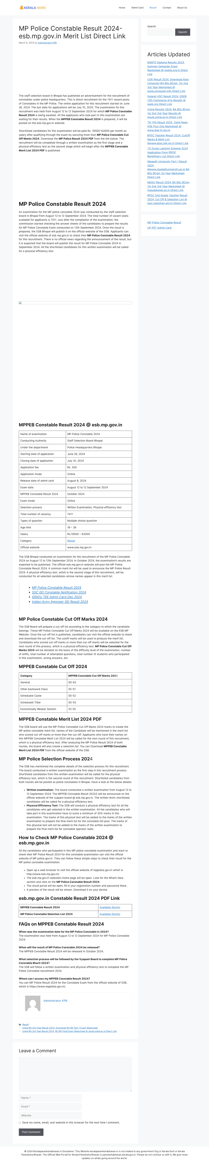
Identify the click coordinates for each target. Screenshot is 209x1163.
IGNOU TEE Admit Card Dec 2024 (57, 597)
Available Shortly (110, 907)
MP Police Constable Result (164, 222)
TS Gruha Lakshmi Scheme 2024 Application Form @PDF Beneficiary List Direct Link (167, 152)
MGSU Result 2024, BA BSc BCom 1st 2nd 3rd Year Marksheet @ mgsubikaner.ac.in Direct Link (168, 186)
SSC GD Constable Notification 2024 (59, 592)
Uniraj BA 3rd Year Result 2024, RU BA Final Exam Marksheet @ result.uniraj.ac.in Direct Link (69, 1031)
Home (122, 7)
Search (151, 26)
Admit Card (137, 7)
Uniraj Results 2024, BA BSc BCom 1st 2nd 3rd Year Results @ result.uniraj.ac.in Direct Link (168, 113)
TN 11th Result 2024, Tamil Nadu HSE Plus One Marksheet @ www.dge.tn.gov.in (167, 126)
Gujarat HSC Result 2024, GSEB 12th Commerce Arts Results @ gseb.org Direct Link (167, 100)
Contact (167, 7)
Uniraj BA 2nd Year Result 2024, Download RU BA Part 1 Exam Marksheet (60, 1028)
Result (153, 7)
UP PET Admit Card (159, 227)
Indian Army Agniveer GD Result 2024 (60, 602)
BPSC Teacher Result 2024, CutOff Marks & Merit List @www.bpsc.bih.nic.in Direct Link (168, 139)
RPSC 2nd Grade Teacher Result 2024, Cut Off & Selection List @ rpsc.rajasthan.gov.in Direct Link (167, 199)
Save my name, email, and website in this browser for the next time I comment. (71, 1122)
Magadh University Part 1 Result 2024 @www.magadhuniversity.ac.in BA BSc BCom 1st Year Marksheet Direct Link (168, 169)
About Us (182, 7)
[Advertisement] (75, 71)
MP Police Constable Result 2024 (56, 587)
